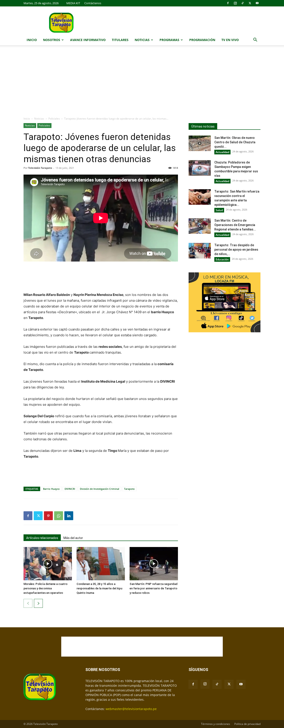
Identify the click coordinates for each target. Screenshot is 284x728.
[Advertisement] (142, 83)
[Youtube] (257, 3)
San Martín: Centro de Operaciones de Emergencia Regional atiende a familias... (235, 225)
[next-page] (38, 603)
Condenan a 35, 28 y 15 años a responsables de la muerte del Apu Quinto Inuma (99, 588)
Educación (222, 259)
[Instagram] (235, 3)
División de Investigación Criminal (99, 488)
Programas (169, 40)
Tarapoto (129, 488)
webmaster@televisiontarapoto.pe (131, 709)
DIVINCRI (70, 488)
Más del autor (73, 538)
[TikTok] (242, 3)
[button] (255, 40)
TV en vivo (230, 40)
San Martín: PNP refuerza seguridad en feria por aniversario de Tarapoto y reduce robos (154, 588)
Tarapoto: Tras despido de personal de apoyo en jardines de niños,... (236, 249)
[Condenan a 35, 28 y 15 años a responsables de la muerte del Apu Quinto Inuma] (101, 563)
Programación (202, 40)
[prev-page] (28, 603)
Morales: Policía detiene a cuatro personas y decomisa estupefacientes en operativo (45, 588)
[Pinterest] (48, 515)
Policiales (54, 118)
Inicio (32, 40)
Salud (219, 210)
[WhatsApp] (58, 515)
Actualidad (222, 152)
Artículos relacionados (42, 538)
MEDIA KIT (73, 3)
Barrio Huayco (51, 488)
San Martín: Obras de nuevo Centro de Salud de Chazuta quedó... (234, 142)
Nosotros (51, 40)
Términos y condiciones (215, 724)
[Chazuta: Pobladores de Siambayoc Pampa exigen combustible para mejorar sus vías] (200, 168)
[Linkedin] (68, 515)
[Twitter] (250, 3)
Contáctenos (92, 3)
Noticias (142, 40)
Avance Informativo (88, 40)
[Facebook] (228, 3)
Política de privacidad (247, 724)
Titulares (120, 40)
